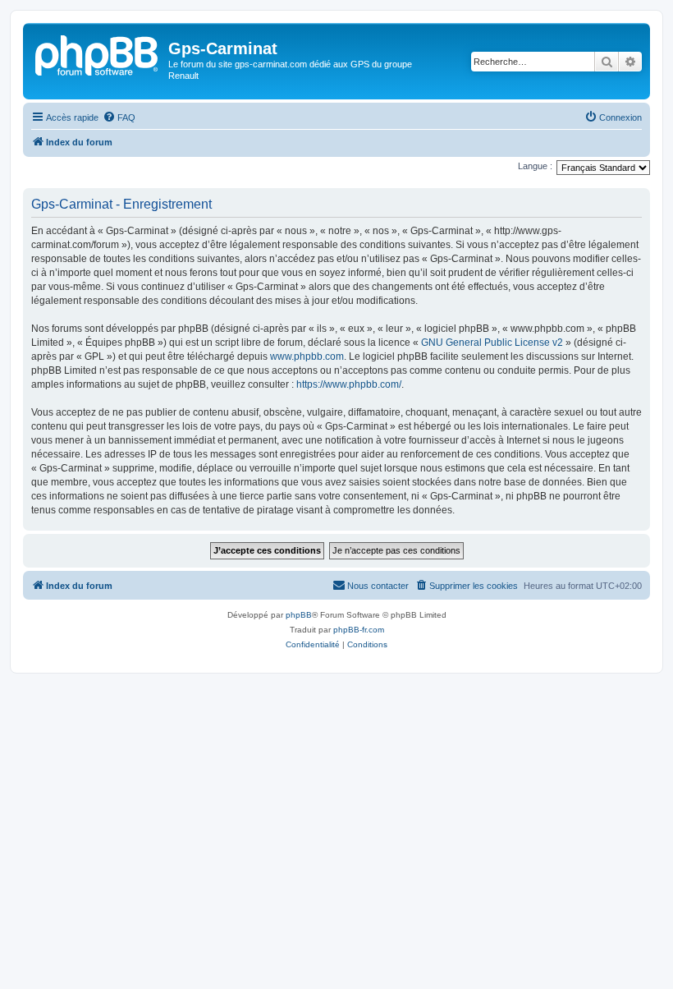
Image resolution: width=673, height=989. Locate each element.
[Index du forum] (97, 53)
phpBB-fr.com (358, 629)
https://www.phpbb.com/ (348, 384)
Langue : (535, 166)
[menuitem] (119, 117)
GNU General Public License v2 (492, 342)
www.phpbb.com (307, 356)
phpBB (299, 614)
